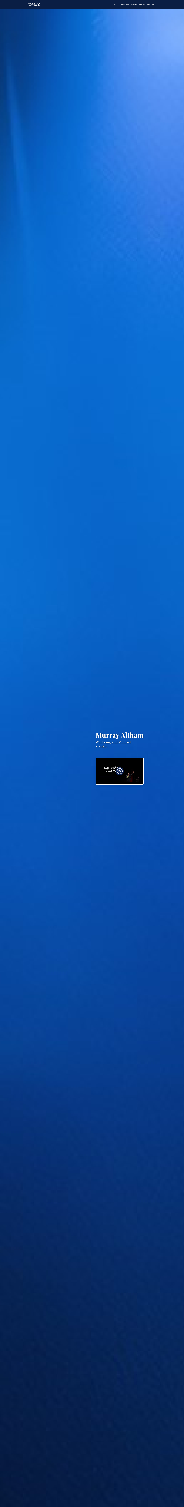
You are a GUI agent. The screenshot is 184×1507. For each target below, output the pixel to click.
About (116, 4)
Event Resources (138, 4)
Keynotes (125, 4)
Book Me (150, 4)
